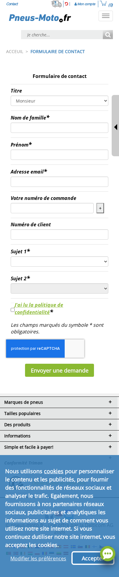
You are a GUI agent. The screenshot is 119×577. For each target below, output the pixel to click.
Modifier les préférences (38, 558)
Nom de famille (28, 117)
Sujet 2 (19, 278)
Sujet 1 (19, 251)
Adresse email (27, 171)
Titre (16, 90)
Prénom (19, 144)
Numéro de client (31, 224)
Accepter (93, 558)
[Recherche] (108, 35)
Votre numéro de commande (43, 198)
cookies (53, 471)
